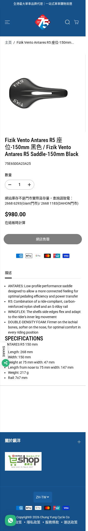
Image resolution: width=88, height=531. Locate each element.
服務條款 (52, 522)
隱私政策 (33, 522)
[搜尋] (67, 22)
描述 (8, 273)
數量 (8, 175)
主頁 (8, 42)
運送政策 (70, 522)
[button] (8, 22)
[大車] (76, 22)
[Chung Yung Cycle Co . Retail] (43, 22)
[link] (43, 461)
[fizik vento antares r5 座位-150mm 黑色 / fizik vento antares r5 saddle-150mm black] (38, 93)
